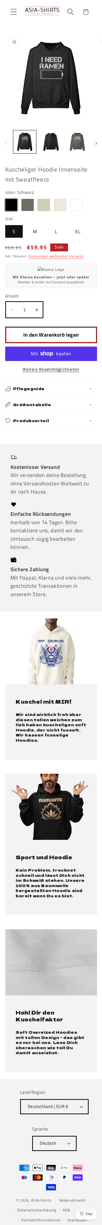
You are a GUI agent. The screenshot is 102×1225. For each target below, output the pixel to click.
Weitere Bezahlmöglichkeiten (51, 369)
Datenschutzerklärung (36, 1210)
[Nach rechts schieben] (96, 143)
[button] (13, 11)
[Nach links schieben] (6, 143)
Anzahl (12, 296)
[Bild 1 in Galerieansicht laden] (24, 141)
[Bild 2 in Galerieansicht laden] (51, 141)
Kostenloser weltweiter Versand (56, 256)
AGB (66, 1210)
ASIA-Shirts (41, 1200)
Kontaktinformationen (41, 1220)
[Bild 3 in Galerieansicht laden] (77, 141)
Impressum (77, 1220)
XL (78, 231)
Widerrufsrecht (72, 1200)
